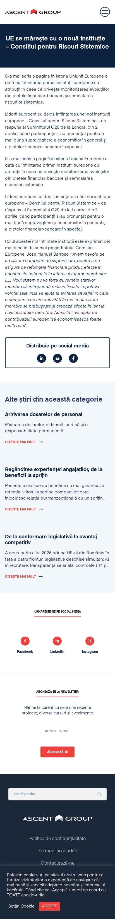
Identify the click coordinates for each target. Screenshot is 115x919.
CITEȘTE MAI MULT (20, 442)
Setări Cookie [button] (21, 906)
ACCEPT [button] (49, 906)
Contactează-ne (58, 863)
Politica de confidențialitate (57, 839)
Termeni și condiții (58, 851)
